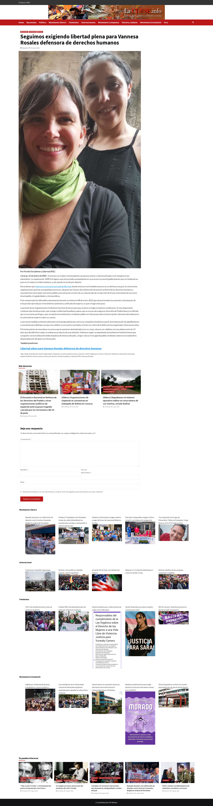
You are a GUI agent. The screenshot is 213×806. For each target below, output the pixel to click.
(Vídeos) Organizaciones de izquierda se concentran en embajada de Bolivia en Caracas (77, 400)
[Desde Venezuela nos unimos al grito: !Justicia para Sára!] (140, 633)
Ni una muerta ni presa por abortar (45, 356)
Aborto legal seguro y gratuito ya (50, 354)
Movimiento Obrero (57, 22)
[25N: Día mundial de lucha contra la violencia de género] (40, 621)
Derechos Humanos (76, 389)
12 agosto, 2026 (175, 791)
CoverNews (101, 802)
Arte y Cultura (32, 778)
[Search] (193, 22)
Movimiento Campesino (108, 22)
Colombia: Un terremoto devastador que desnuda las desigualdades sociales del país (106, 788)
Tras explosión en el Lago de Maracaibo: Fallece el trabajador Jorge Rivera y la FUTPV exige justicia (173, 520)
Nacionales (31, 22)
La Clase (23, 778)
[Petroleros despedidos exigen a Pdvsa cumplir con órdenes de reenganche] (140, 532)
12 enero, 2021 (35, 48)
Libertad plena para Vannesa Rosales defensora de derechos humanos (61, 348)
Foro (166, 22)
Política (42, 22)
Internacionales (88, 22)
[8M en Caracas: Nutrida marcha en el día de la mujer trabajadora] (173, 617)
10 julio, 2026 (33, 416)
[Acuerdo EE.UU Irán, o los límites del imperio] (107, 582)
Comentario (25, 439)
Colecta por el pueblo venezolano (38, 570)
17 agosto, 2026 (140, 793)
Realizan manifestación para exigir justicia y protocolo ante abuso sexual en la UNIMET (139, 687)
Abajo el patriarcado (31, 354)
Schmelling (25, 416)
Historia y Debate (129, 22)
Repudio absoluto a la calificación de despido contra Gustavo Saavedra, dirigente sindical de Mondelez (39, 520)
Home (21, 22)
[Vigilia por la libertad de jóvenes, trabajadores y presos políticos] (40, 700)
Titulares (59, 780)
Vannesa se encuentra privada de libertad (53, 286)
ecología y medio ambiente (112, 389)
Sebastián (25, 48)
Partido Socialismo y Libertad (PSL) (69, 356)
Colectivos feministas (111, 354)
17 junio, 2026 (74, 407)
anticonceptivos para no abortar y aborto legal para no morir (82, 354)
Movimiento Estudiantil (150, 22)
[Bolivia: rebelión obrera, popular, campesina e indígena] (173, 581)
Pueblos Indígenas (109, 391)
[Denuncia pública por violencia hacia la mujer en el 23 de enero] (107, 640)
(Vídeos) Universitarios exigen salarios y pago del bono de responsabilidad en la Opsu (106, 520)
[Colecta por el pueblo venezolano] (40, 581)
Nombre (24, 470)
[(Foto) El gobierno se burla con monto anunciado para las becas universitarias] (173, 698)
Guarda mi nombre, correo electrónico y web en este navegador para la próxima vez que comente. (63, 492)
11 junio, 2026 (116, 407)
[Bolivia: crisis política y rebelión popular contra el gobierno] (74, 582)
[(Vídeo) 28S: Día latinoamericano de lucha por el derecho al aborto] (74, 621)
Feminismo (74, 22)
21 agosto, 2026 (33, 791)
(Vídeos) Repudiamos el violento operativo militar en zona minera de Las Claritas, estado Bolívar (120, 400)
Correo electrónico (86, 471)
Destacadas (32, 391)
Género (40, 32)
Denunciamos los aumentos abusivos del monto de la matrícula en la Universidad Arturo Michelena (106, 687)
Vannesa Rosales (88, 356)
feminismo (29, 356)
